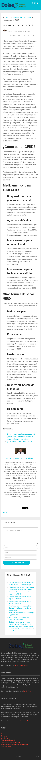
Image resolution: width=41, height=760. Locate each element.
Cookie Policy (27, 691)
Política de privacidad (8, 740)
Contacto (4, 736)
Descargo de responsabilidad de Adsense (14, 744)
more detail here (18, 721)
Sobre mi (4, 734)
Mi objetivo (4, 738)
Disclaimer (31, 721)
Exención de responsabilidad (10, 742)
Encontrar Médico (7, 746)
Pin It (5, 512)
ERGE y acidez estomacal (25, 36)
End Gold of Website (21, 665)
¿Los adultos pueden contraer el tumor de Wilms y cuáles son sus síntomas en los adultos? (21, 629)
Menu (34, 3)
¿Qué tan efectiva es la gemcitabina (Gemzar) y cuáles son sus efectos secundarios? (20, 608)
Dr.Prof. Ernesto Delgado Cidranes (19, 31)
